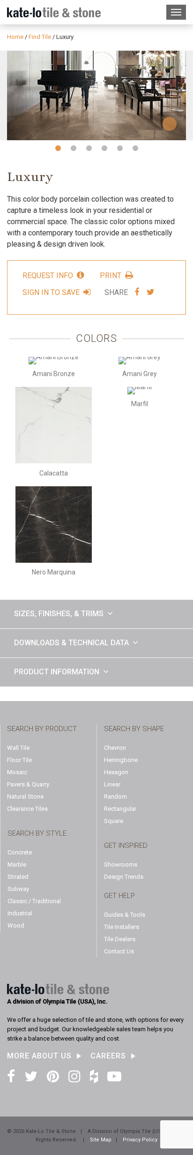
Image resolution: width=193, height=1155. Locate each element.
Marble (16, 864)
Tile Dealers (119, 939)
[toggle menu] (176, 12)
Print (110, 275)
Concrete (19, 852)
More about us (39, 1056)
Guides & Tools (124, 914)
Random (115, 796)
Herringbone (121, 759)
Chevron (115, 747)
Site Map (100, 1140)
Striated (18, 876)
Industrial (19, 913)
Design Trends (123, 876)
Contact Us (119, 951)
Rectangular (120, 808)
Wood (15, 925)
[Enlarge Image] (96, 95)
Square (113, 820)
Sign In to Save (51, 292)
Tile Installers (121, 926)
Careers (108, 1056)
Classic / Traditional (34, 901)
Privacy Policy (140, 1140)
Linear (112, 784)
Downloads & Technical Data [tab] (71, 642)
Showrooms (120, 864)
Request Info (47, 275)
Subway (18, 888)
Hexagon (116, 772)
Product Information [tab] (56, 671)
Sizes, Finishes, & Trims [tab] (59, 613)
